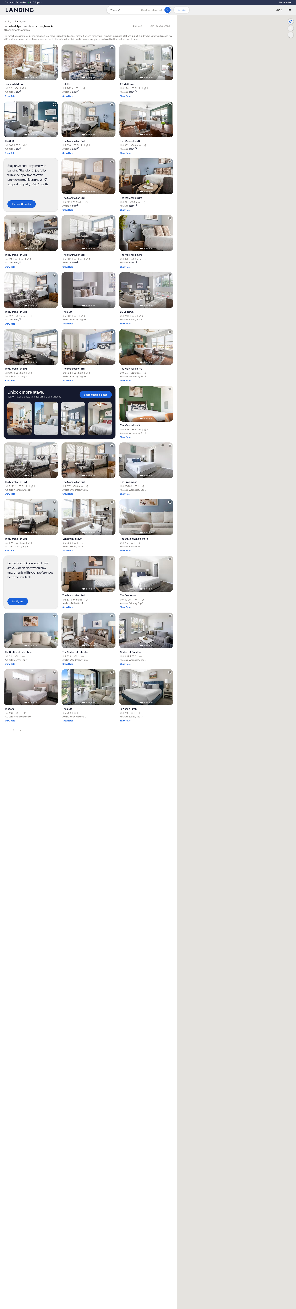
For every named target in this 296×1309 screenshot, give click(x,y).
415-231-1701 (20, 2)
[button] (151, 10)
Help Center (285, 2)
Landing (7, 21)
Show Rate (10, 96)
